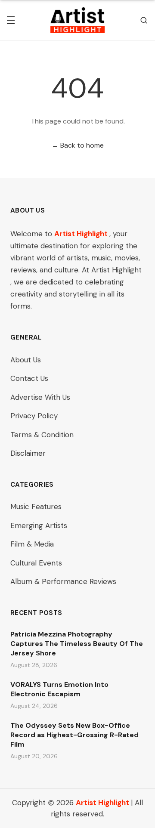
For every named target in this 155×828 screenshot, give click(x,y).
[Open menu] (11, 20)
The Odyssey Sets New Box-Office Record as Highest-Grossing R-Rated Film (74, 735)
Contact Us (29, 378)
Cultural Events (36, 563)
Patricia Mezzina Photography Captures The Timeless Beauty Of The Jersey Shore (76, 644)
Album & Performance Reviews (63, 581)
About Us (25, 360)
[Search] (144, 20)
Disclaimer (28, 453)
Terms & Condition (42, 434)
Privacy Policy (34, 415)
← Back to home (78, 145)
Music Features (36, 506)
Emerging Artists (38, 525)
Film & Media (32, 544)
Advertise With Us (40, 397)
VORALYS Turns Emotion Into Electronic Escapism (59, 689)
